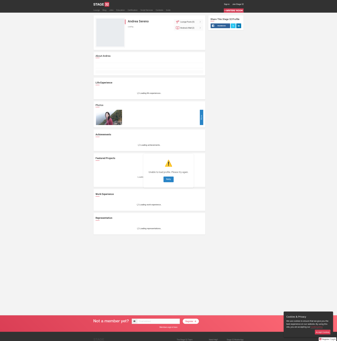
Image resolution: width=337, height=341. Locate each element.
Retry (168, 179)
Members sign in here (168, 327)
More (201, 117)
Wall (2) (187, 28)
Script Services (146, 10)
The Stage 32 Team (185, 340)
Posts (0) (187, 22)
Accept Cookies (322, 332)
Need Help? (213, 340)
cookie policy (317, 326)
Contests (159, 10)
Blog (104, 10)
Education (120, 10)
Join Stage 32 (238, 4)
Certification (133, 10)
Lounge (96, 10)
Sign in (227, 4)
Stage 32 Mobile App (235, 340)
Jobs (111, 10)
